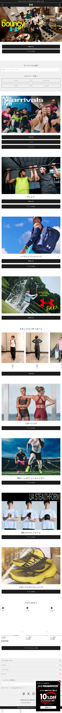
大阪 (13, 364)
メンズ (31, 142)
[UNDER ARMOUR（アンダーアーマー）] (31, 4)
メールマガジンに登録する (8, 680)
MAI (13, 366)
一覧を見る (31, 137)
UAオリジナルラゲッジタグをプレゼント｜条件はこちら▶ (31, 1)
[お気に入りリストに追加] (22, 632)
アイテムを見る (31, 51)
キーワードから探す (31, 65)
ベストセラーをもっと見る (31, 648)
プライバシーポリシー (15, 687)
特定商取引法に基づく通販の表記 (27, 699)
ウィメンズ (31, 146)
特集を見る (31, 46)
